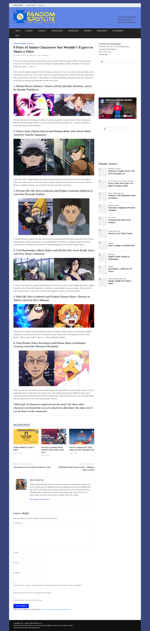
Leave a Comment (43, 55)
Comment (18, 523)
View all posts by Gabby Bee (41, 499)
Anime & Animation (20, 43)
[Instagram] (130, 5)
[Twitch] (133, 5)
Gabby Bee (32, 55)
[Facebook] (125, 5)
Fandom (29, 31)
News (17, 31)
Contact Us (41, 5)
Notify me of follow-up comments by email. (33, 593)
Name (16, 552)
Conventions (57, 31)
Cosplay (42, 31)
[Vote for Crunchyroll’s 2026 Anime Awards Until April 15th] (81, 445)
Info (17, 36)
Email (17, 562)
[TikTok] (136, 5)
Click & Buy (103, 54)
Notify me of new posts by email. (28, 600)
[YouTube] (122, 5)
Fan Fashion (118, 31)
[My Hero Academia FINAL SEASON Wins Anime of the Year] (53, 445)
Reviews (87, 31)
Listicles (30, 43)
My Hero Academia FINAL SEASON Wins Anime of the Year (52, 449)
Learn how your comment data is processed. (56, 609)
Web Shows (102, 31)
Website (17, 573)
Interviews (73, 31)
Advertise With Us (31, 5)
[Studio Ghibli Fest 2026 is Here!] (26, 445)
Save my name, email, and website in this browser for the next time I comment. (48, 585)
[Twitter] (128, 5)
